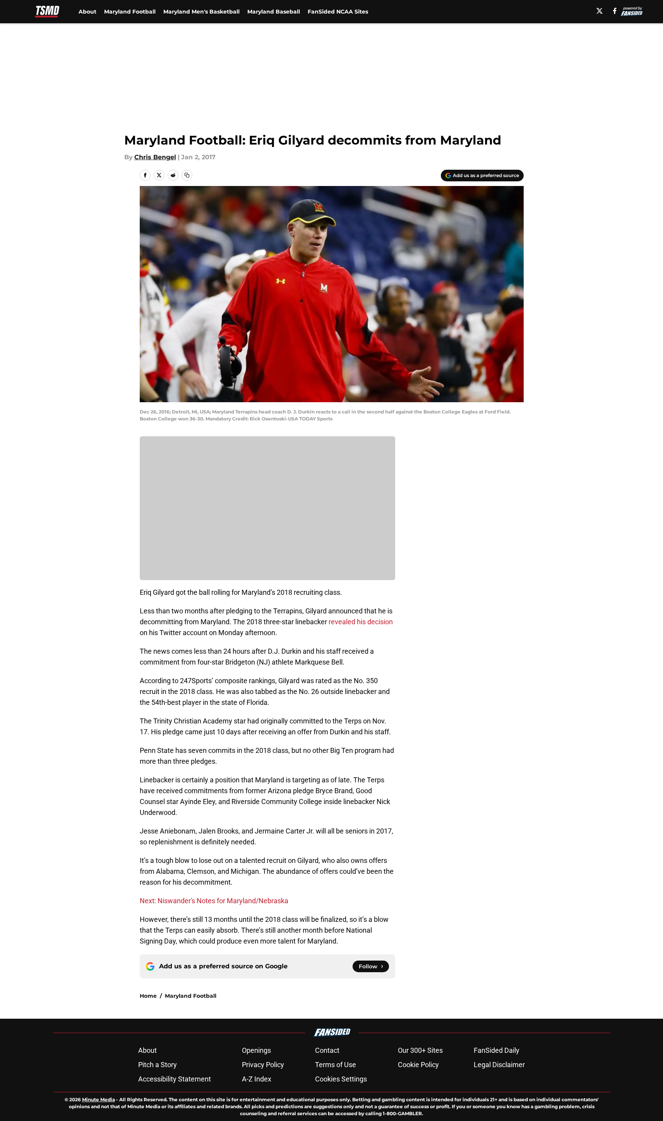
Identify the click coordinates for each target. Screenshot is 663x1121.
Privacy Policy (263, 1065)
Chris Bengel (155, 157)
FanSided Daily (496, 1050)
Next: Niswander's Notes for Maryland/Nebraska (214, 901)
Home (148, 995)
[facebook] (615, 11)
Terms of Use (335, 1065)
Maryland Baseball (273, 11)
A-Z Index (256, 1079)
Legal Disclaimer (499, 1065)
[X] (599, 11)
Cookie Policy (418, 1065)
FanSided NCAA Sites (338, 11)
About (87, 11)
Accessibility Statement (174, 1079)
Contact (327, 1050)
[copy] (187, 175)
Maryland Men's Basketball (201, 11)
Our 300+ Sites (420, 1050)
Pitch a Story (157, 1065)
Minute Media (98, 1099)
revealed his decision (361, 622)
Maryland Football (130, 11)
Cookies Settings (341, 1079)
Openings (256, 1050)
